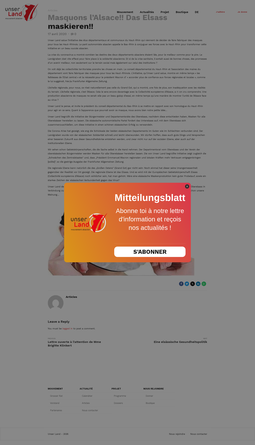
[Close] (187, 186)
